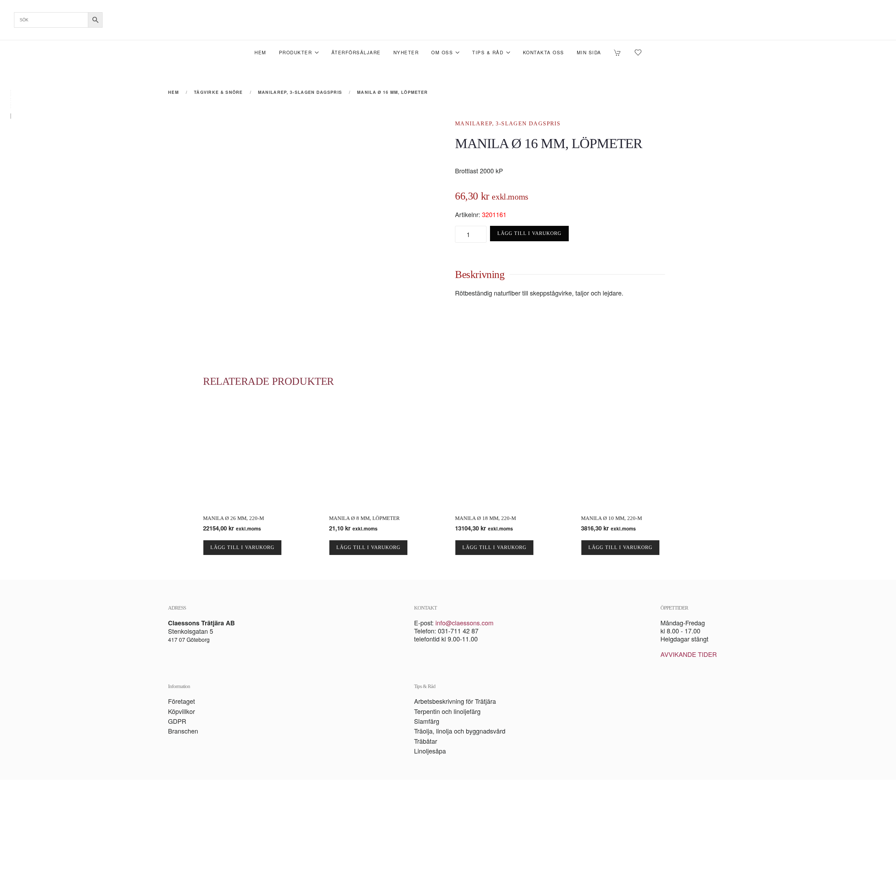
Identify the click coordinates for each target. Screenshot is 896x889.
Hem (260, 52)
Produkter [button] (295, 52)
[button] (448, 834)
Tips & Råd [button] (487, 52)
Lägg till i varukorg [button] (242, 547)
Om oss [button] (442, 52)
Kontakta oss (543, 52)
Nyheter (406, 52)
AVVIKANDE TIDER (688, 654)
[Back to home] (448, 20)
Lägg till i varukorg (529, 233)
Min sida (589, 52)
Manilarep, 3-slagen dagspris (507, 123)
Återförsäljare (356, 52)
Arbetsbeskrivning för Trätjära (455, 701)
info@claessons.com (464, 622)
